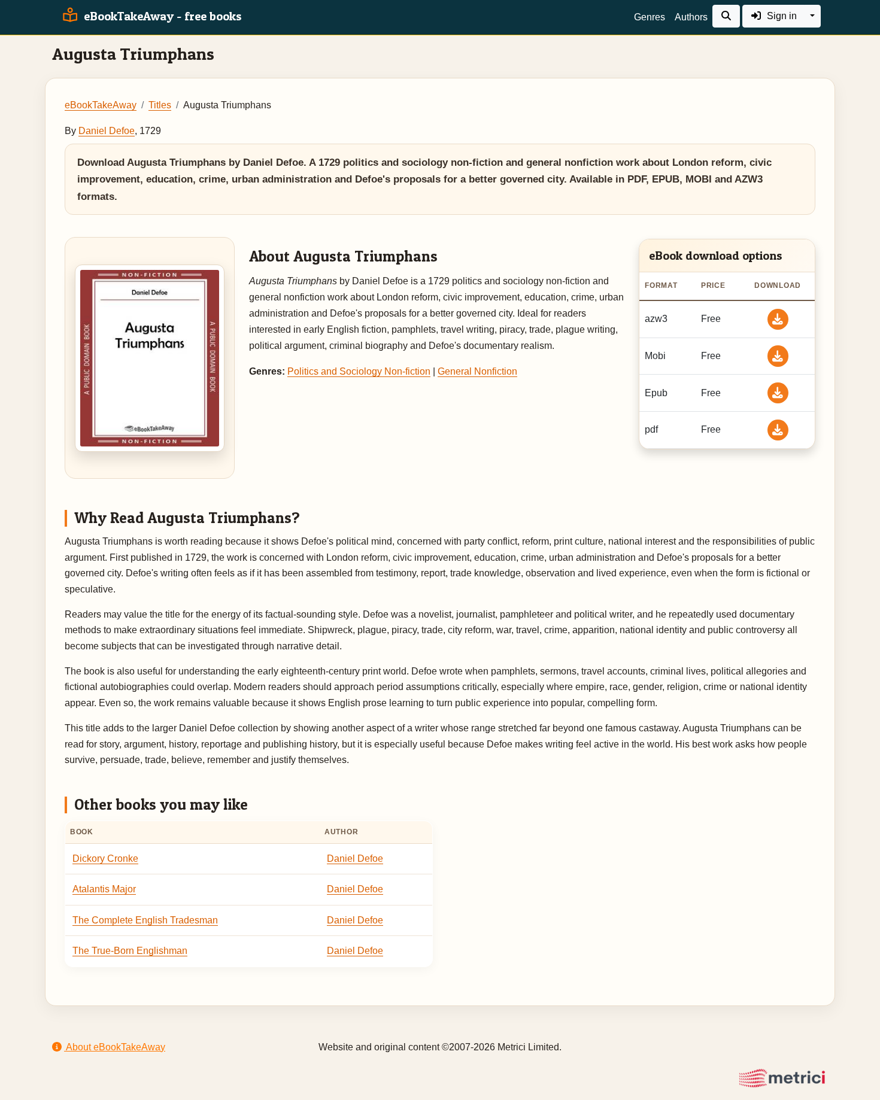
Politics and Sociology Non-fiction (358, 371)
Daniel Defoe (106, 131)
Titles (159, 105)
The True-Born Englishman (129, 951)
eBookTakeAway (100, 105)
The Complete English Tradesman (145, 920)
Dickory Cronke (105, 858)
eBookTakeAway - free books (161, 16)
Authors (691, 17)
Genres (649, 17)
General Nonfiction (477, 371)
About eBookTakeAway (114, 1047)
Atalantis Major (104, 889)
